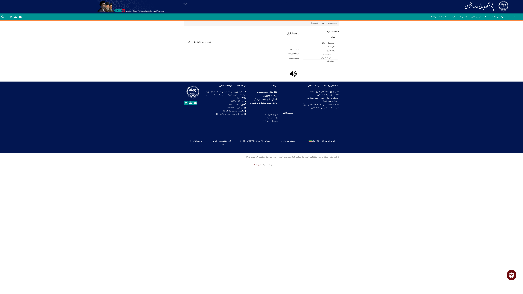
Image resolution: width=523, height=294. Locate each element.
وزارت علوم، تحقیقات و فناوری (263, 103)
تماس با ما (443, 16)
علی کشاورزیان (293, 53)
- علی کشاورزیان (326, 57)
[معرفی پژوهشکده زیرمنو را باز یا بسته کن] (488, 17)
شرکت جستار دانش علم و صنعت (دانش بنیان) (320, 104)
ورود (185, 3)
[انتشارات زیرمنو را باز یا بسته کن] (457, 17)
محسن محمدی (293, 57)
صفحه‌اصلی (332, 23)
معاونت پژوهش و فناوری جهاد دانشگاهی (322, 98)
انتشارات (463, 16)
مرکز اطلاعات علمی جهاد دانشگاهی (324, 107)
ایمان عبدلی (294, 48)
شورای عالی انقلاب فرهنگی (265, 99)
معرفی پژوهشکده (498, 16)
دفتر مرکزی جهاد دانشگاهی (327, 94)
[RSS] (11, 17)
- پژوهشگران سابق (328, 43)
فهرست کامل (288, 113)
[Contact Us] (20, 17)
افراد (453, 16)
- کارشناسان (331, 46)
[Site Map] (15, 17)
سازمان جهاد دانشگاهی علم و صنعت (324, 91)
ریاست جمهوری (270, 95)
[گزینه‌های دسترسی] (511, 275)
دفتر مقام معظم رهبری (267, 92)
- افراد (334, 37)
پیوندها (434, 16)
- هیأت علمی (330, 61)
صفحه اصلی (511, 16)
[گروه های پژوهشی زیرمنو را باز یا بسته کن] (469, 17)
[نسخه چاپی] (194, 42)
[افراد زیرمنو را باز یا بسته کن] (449, 17)
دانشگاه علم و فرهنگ (330, 101)
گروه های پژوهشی (478, 16)
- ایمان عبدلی (327, 54)
